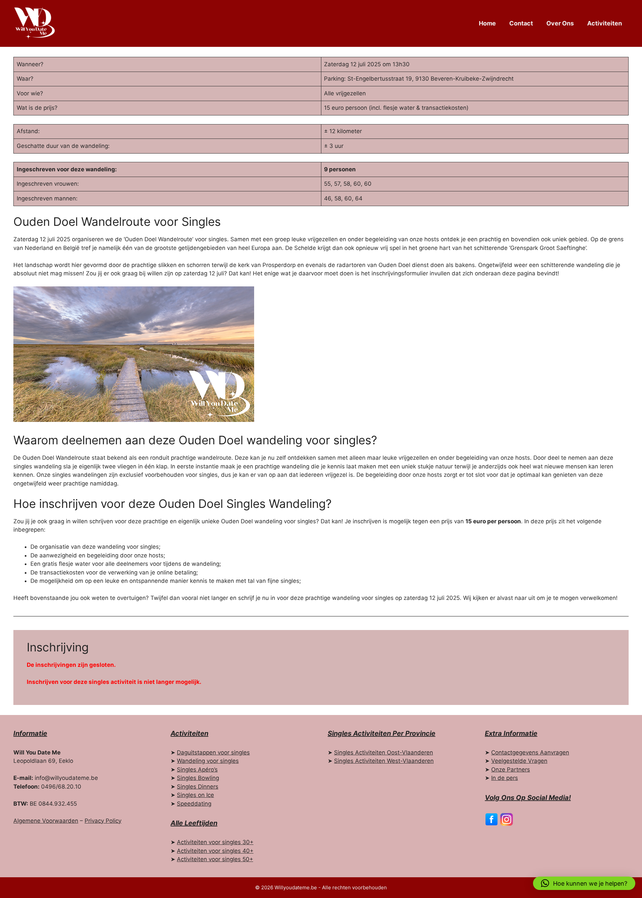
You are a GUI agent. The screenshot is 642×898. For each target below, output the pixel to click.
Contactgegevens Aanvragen (530, 752)
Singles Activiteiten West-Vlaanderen (384, 760)
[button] (584, 883)
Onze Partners (510, 769)
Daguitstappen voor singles (213, 752)
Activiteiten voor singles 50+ (215, 859)
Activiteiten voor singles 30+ (215, 842)
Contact (521, 23)
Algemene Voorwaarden (45, 820)
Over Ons (560, 23)
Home (487, 23)
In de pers (504, 778)
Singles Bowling (198, 778)
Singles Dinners (197, 786)
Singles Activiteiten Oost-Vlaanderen (383, 752)
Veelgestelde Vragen (519, 760)
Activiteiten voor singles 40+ (215, 850)
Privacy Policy (103, 820)
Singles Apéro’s (197, 769)
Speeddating (194, 803)
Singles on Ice (195, 795)
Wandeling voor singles (208, 760)
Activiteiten (604, 23)
